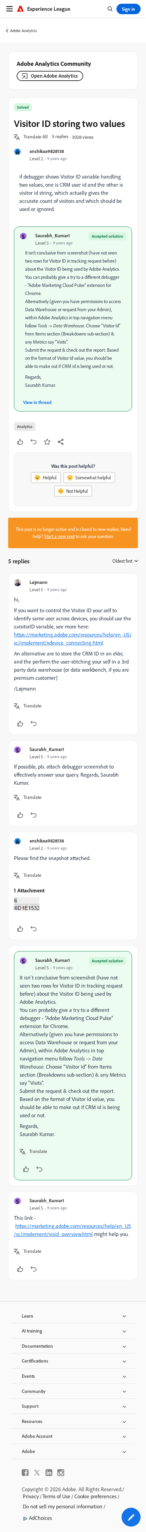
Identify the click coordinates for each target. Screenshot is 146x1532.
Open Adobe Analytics (54, 76)
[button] (35, 137)
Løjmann (39, 582)
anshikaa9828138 (47, 151)
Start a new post (59, 536)
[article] (73, 654)
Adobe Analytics (23, 30)
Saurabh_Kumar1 (52, 235)
